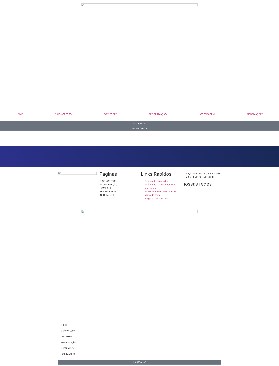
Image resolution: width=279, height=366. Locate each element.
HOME (19, 114)
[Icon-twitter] (210, 192)
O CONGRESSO (63, 114)
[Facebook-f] (186, 192)
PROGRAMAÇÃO (158, 114)
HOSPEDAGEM (206, 114)
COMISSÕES (110, 114)
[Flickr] (186, 201)
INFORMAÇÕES (254, 114)
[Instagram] (194, 192)
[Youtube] (202, 192)
